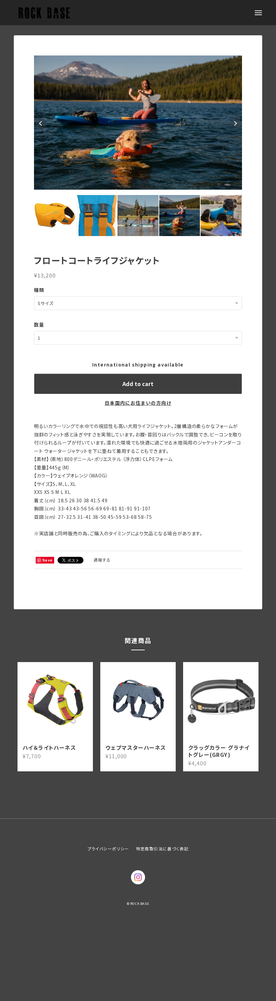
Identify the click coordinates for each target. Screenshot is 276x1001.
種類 (39, 287)
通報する (102, 557)
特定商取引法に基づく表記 (162, 846)
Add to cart (138, 381)
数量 (39, 322)
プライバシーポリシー (108, 846)
